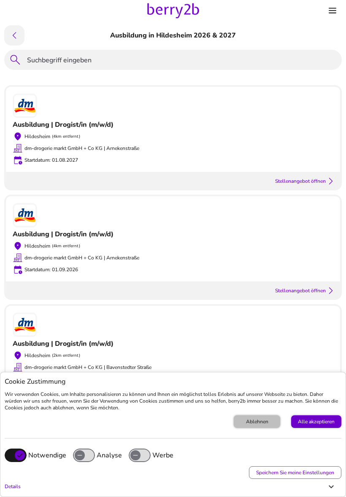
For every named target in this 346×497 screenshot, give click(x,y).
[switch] (84, 455)
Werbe (162, 455)
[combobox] (182, 61)
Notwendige (47, 455)
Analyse (109, 455)
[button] (171, 486)
